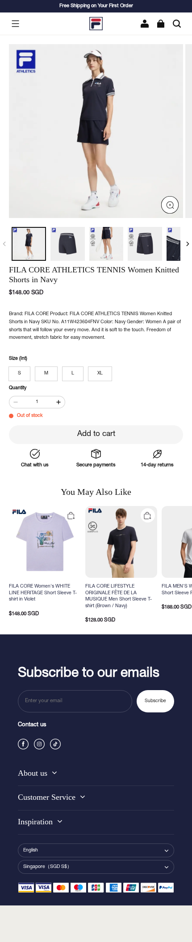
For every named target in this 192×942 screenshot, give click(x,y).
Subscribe (155, 701)
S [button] (19, 373)
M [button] (46, 373)
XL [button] (100, 373)
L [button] (72, 373)
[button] (15, 23)
